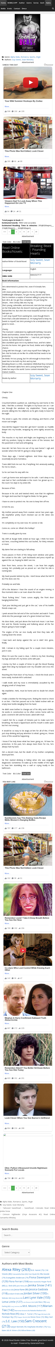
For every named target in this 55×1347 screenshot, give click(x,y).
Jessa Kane (21, 1289)
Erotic (9, 8)
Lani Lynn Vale (36, 1297)
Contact (17, 8)
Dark (42, 3)
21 (28, 232)
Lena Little (12, 1301)
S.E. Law (15, 1321)
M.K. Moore (32, 1306)
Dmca (24, 8)
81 (36, 232)
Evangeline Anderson (17, 1277)
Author (22, 3)
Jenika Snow (40, 1285)
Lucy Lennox (16, 1306)
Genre (29, 3)
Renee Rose (37, 1317)
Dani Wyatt (34, 1274)
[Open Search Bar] (53, 8)
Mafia (3, 8)
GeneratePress (37, 1343)
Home (3, 3)
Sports (32, 57)
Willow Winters (28, 1330)
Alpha (48, 3)
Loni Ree (40, 1302)
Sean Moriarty (28, 59)
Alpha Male (15, 57)
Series (35, 3)
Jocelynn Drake (15, 1294)
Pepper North (23, 1317)
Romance (25, 57)
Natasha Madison (38, 1310)
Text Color (7, 242)
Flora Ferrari (19, 1281)
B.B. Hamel (37, 1270)
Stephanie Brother (37, 1327)
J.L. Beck (11, 1285)
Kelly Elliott (17, 1298)
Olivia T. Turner (28, 1314)
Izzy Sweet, (37, 260)
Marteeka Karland (22, 1310)
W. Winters (15, 1330)
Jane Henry (22, 1286)
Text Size (26, 242)
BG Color (17, 242)
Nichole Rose (10, 1313)
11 (24, 232)
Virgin (38, 57)
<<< (4, 232)
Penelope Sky (9, 1317)
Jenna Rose (8, 1290)
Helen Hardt (35, 1282)
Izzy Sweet (16, 59)
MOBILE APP (12, 3)
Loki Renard (28, 1302)
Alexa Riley (16, 1269)
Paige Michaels (43, 1314)
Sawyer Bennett (18, 1327)
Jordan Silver (35, 1293)
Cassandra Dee (20, 1274)
